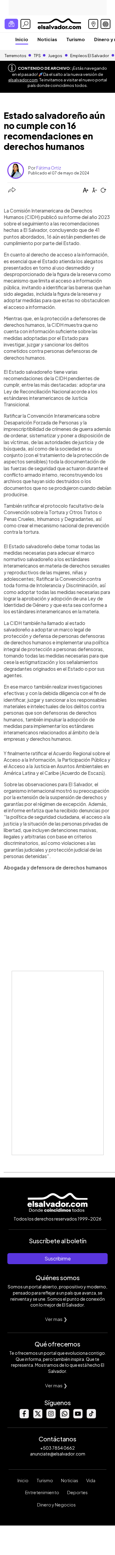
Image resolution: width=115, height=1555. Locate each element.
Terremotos (15, 55)
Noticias (47, 39)
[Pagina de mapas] (93, 24)
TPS (37, 55)
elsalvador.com (23, 79)
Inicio (21, 39)
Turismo (75, 39)
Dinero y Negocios (56, 1504)
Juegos (55, 55)
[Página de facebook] (24, 1417)
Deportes (77, 1492)
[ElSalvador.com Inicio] (59, 23)
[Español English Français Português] (105, 24)
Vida (90, 1480)
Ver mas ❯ (56, 1319)
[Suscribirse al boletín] (11, 24)
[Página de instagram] (51, 1417)
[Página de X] (37, 1417)
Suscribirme (57, 1258)
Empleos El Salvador (89, 55)
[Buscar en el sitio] (25, 24)
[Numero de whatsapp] (64, 1417)
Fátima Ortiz (48, 167)
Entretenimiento (42, 1492)
